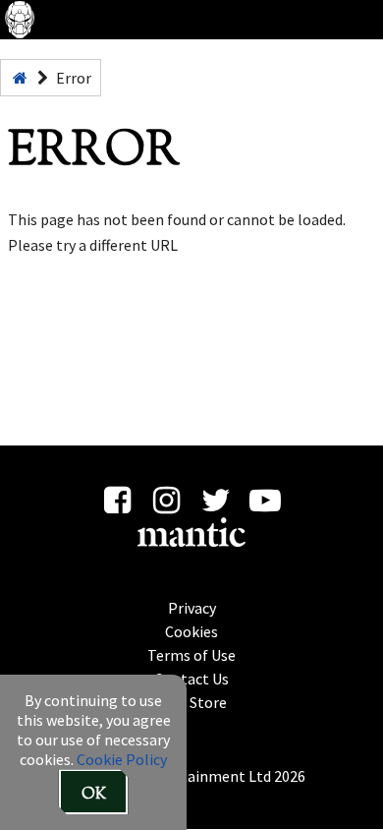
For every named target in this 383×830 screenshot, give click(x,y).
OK (94, 795)
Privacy (192, 608)
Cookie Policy (122, 759)
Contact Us (191, 678)
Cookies (191, 631)
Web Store (192, 702)
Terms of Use (191, 655)
